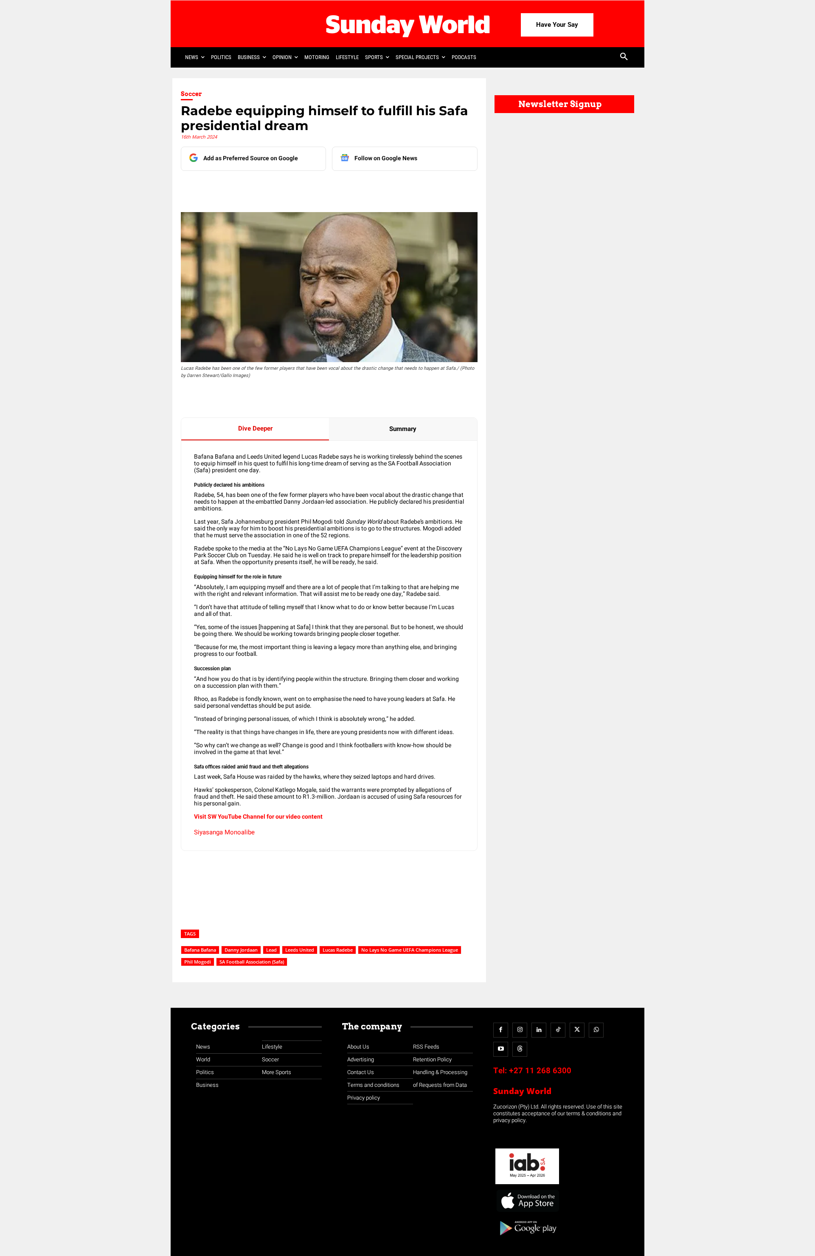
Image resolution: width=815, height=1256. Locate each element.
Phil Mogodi (197, 961)
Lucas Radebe (338, 950)
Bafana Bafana (200, 950)
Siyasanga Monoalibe (224, 832)
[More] (358, 187)
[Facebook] (240, 187)
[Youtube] (500, 1049)
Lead (271, 950)
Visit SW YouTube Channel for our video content (258, 816)
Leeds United (299, 950)
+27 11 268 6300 (540, 1071)
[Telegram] (299, 187)
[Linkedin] (260, 187)
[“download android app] (527, 1238)
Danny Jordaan (241, 950)
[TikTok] (558, 1030)
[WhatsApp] (318, 187)
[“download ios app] (527, 1212)
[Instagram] (519, 1030)
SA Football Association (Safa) (251, 961)
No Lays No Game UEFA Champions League (409, 950)
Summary (402, 429)
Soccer (191, 94)
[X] (279, 187)
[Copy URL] (338, 187)
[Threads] (519, 1049)
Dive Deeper (255, 428)
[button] (624, 57)
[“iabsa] (527, 1184)
